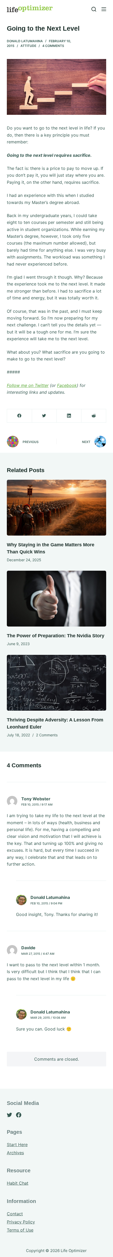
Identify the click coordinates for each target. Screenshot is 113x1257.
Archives (15, 1152)
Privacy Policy (21, 1221)
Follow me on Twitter (28, 385)
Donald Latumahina (25, 41)
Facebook (67, 385)
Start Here (17, 1144)
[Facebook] (19, 416)
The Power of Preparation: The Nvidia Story (55, 635)
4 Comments (53, 46)
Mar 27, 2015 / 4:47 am (37, 954)
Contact (15, 1213)
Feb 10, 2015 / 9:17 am (37, 804)
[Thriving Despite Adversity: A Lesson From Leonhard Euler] (56, 683)
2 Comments (47, 735)
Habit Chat (17, 1183)
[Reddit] (93, 416)
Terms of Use (20, 1230)
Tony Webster (35, 798)
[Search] (93, 9)
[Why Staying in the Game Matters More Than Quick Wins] (56, 508)
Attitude (28, 46)
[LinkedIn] (68, 416)
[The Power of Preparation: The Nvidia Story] (56, 599)
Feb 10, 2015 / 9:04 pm (46, 903)
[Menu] (103, 9)
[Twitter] (44, 416)
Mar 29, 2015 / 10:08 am (48, 1017)
